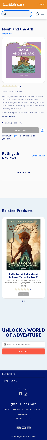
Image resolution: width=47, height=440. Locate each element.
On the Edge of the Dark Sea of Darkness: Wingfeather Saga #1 (23, 275)
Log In (14, 135)
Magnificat (7, 33)
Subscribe (23, 351)
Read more (10, 116)
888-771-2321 (25, 418)
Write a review (38, 155)
